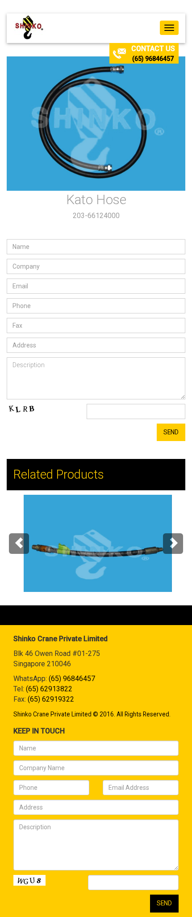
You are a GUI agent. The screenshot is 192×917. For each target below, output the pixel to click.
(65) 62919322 (51, 699)
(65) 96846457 (153, 58)
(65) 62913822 (49, 689)
